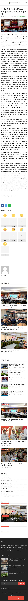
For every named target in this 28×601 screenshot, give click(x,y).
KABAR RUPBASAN (5, 491)
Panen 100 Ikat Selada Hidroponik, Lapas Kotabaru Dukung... (17, 371)
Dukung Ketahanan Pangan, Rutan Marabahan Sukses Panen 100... (17, 385)
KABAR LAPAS (4, 483)
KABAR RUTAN (4, 486)
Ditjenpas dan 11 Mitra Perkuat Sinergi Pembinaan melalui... (12, 419)
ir (9, 374)
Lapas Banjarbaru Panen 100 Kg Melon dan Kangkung (16, 365)
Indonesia (5, 588)
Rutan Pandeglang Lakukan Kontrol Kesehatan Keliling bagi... (16, 566)
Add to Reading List (22, 16)
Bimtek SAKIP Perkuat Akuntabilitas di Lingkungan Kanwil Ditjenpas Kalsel (14, 350)
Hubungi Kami (14, 595)
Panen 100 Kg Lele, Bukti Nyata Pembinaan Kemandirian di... (16, 392)
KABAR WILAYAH (5, 480)
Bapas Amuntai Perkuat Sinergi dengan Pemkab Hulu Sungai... (17, 560)
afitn (2, 422)
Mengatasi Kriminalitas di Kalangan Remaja (17, 378)
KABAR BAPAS (4, 16)
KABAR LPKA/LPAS (5, 497)
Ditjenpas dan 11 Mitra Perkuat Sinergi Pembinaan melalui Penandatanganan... (14, 306)
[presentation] (21, 507)
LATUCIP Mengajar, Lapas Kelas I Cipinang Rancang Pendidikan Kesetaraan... (12, 328)
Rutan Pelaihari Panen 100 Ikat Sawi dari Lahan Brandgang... (17, 572)
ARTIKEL (3, 494)
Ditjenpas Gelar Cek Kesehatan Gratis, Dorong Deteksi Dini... (12, 464)
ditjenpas (3, 275)
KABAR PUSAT (4, 478)
